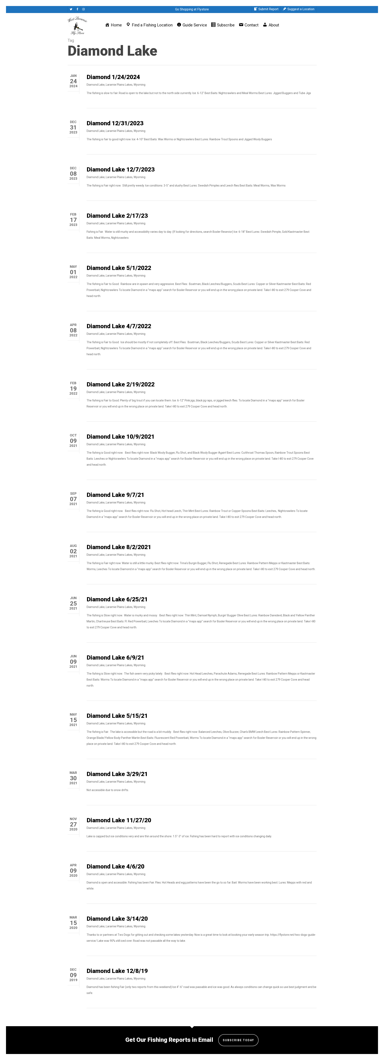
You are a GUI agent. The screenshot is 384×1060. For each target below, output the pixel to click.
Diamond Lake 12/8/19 (117, 970)
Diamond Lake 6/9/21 (115, 657)
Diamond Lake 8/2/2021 (119, 547)
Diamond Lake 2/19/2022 (121, 384)
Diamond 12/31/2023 (115, 123)
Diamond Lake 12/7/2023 (121, 169)
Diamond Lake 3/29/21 (117, 773)
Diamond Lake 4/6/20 (115, 866)
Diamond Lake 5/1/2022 (119, 267)
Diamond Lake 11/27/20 (119, 820)
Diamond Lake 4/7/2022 (119, 326)
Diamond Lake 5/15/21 (117, 715)
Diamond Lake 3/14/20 (117, 918)
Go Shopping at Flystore (192, 9)
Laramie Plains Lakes (119, 84)
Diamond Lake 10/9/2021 (121, 436)
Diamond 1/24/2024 (113, 76)
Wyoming (139, 84)
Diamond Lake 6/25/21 (117, 599)
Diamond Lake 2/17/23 (117, 215)
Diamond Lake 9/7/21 (115, 494)
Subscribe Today (238, 1040)
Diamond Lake (96, 84)
